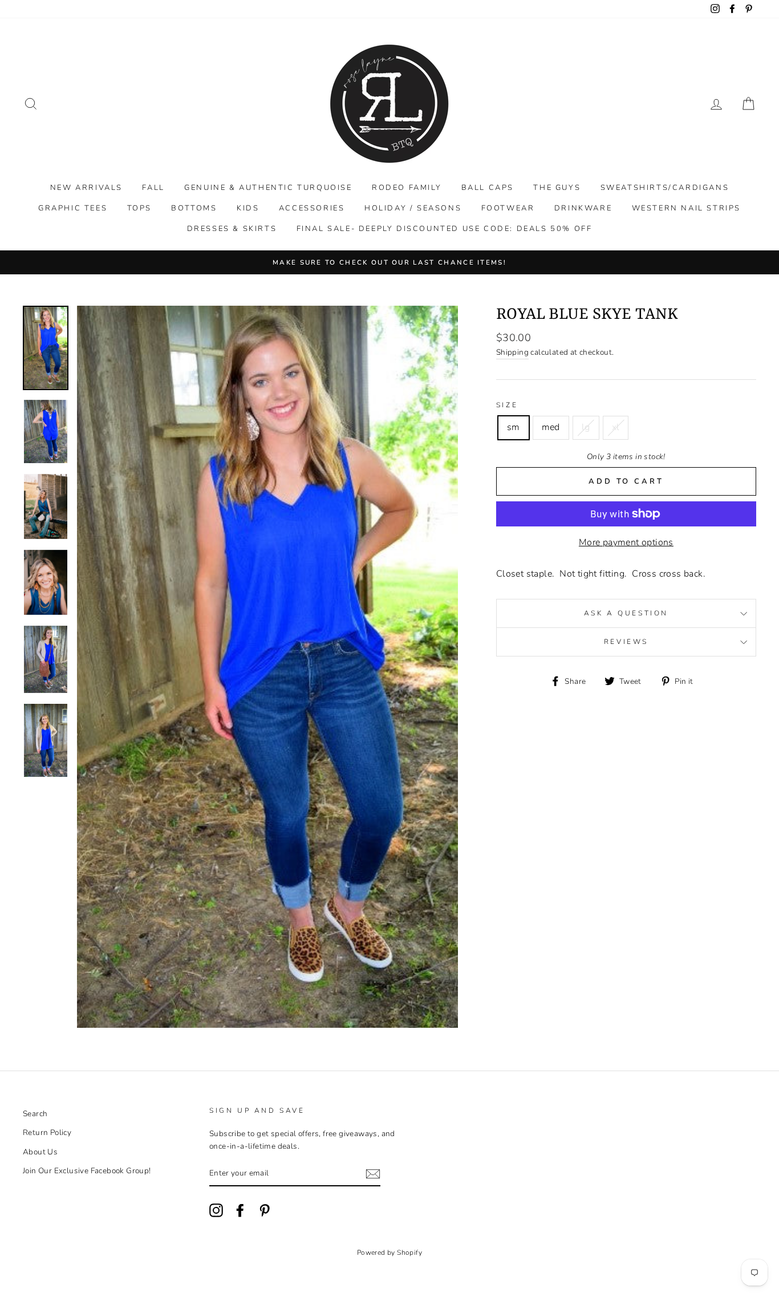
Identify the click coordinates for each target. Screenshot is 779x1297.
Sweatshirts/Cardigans (665, 188)
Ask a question (626, 613)
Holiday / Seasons (412, 208)
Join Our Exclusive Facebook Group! (87, 1170)
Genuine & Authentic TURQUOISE (268, 188)
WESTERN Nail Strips (686, 208)
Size (507, 405)
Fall (153, 188)
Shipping (512, 352)
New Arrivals (86, 188)
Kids (248, 208)
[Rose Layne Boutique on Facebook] (240, 1210)
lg (586, 427)
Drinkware (583, 208)
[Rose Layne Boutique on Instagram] (216, 1210)
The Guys (557, 188)
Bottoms (194, 208)
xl (616, 427)
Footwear (508, 208)
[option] (389, 262)
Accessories (312, 208)
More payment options (626, 542)
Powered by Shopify (389, 1252)
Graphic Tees (72, 208)
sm (513, 427)
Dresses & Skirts (232, 229)
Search (35, 1113)
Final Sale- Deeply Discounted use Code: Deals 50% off (445, 229)
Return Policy (47, 1132)
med (551, 427)
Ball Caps (487, 188)
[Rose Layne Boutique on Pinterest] (264, 1210)
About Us (40, 1151)
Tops (139, 208)
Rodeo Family (406, 188)
